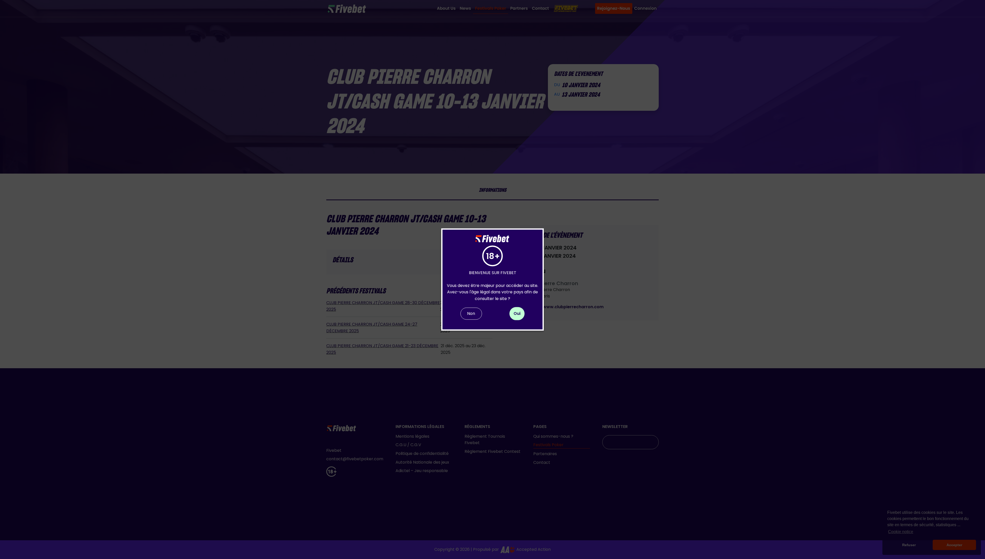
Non (471, 313)
